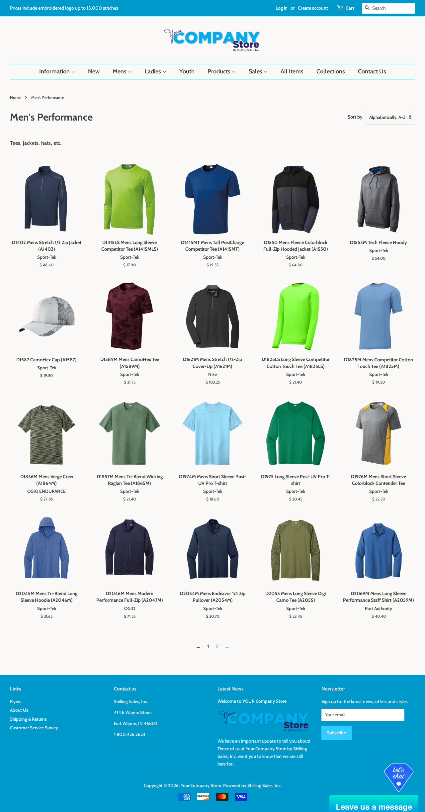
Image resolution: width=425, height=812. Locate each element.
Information (55, 71)
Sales (256, 71)
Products (220, 71)
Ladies (153, 71)
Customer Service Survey (34, 727)
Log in (282, 8)
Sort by (355, 117)
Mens (120, 71)
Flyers (15, 701)
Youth (187, 71)
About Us (19, 710)
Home (15, 97)
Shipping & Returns (28, 719)
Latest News (230, 689)
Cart (350, 8)
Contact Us (372, 71)
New (94, 71)
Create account (313, 8)
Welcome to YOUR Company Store (252, 701)
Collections (330, 71)
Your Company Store (201, 785)
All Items (292, 71)
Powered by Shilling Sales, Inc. (252, 785)
